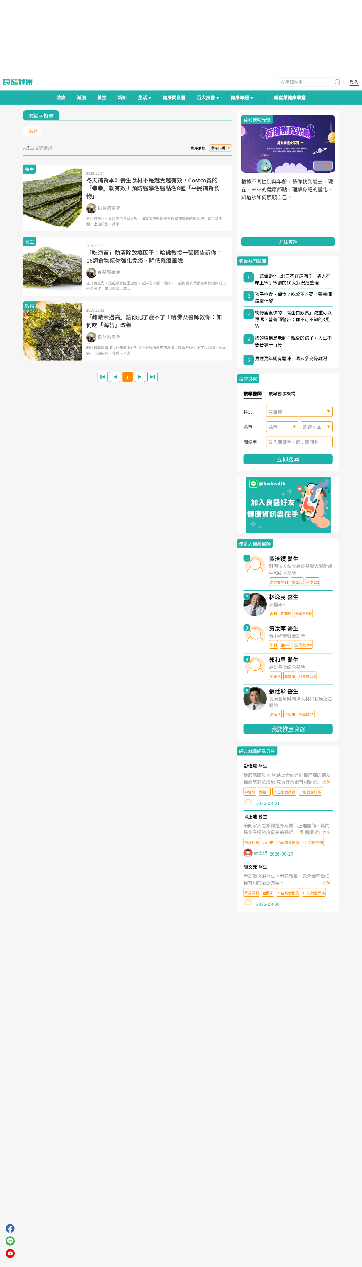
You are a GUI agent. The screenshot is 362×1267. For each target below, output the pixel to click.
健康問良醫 (174, 97)
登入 (354, 82)
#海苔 (32, 131)
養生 (101, 97)
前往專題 (288, 241)
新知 (122, 97)
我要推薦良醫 (288, 729)
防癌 (61, 97)
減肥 (81, 97)
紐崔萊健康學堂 (290, 97)
